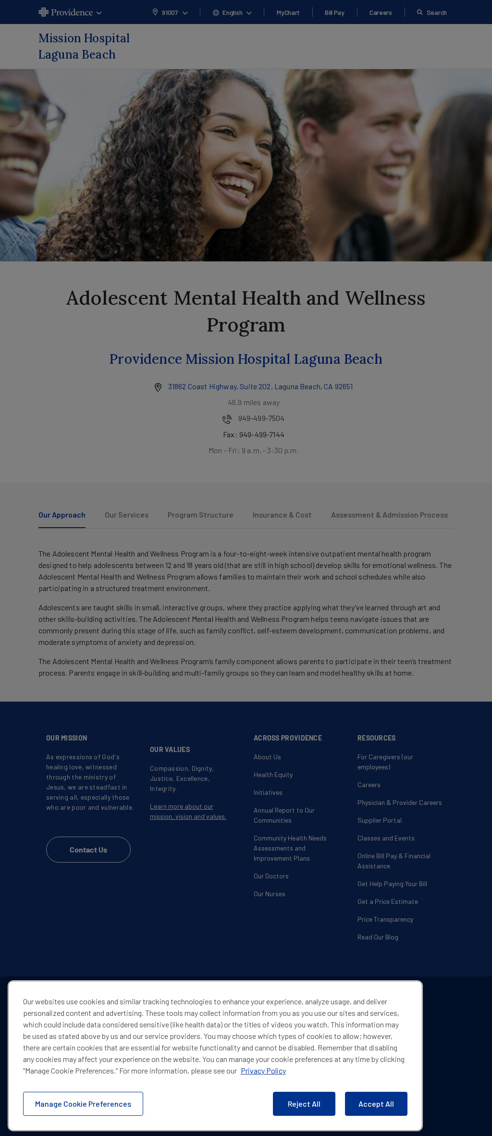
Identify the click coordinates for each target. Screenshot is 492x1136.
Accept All (376, 1103)
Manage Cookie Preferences (83, 1103)
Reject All (304, 1103)
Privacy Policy (263, 1070)
